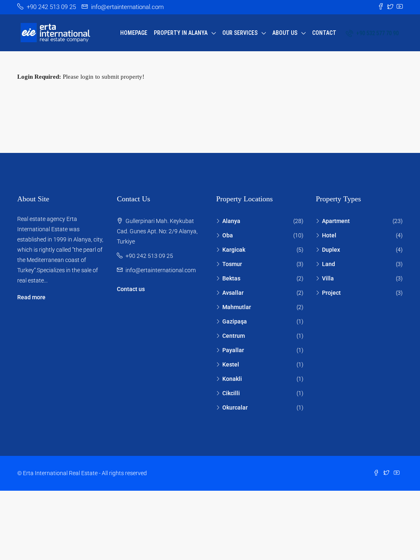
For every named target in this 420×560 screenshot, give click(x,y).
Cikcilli (231, 393)
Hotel (329, 235)
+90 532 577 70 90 (377, 33)
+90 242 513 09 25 (149, 256)
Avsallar (233, 292)
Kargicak (233, 249)
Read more (31, 297)
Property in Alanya (181, 33)
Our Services (240, 33)
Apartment (336, 221)
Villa (328, 278)
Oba (227, 235)
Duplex (331, 249)
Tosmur (232, 264)
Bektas (231, 278)
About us (284, 33)
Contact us (131, 289)
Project (331, 292)
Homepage (133, 33)
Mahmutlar (236, 307)
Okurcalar (235, 407)
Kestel (230, 364)
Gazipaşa (234, 321)
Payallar (233, 350)
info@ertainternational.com (161, 270)
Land (328, 264)
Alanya (231, 221)
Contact (324, 33)
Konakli (232, 379)
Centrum (233, 335)
